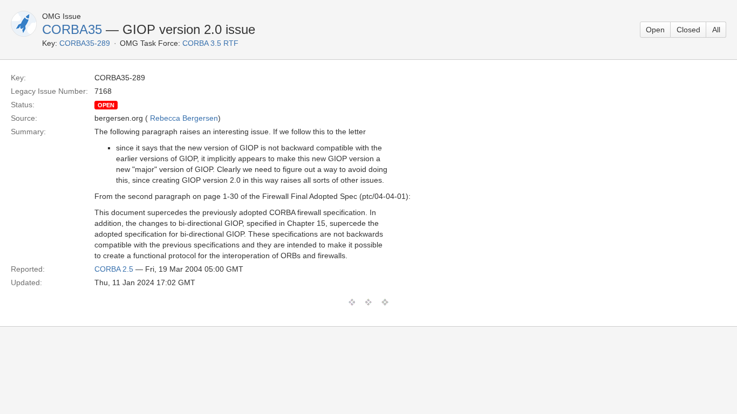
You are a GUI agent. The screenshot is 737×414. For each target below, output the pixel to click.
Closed (688, 29)
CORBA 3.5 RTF (210, 43)
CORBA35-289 (84, 43)
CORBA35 (72, 29)
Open (655, 29)
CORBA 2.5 (113, 269)
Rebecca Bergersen (184, 118)
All (716, 29)
